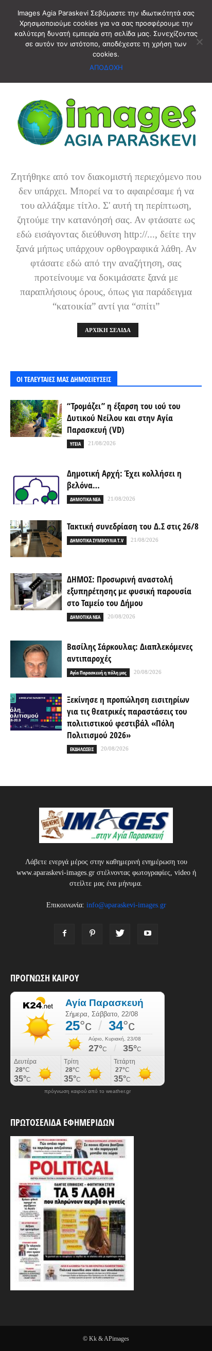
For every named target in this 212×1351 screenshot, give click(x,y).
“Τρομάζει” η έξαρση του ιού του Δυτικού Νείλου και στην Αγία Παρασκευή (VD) (124, 417)
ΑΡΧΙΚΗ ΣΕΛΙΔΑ (108, 330)
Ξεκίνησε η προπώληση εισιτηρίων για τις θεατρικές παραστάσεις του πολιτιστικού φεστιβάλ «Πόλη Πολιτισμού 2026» (128, 717)
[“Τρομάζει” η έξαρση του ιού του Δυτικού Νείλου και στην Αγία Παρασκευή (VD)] (36, 418)
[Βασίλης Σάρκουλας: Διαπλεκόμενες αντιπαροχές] (36, 659)
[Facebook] (64, 934)
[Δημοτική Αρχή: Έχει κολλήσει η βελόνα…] (36, 486)
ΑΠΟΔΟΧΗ (106, 67)
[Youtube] (147, 934)
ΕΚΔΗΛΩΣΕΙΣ (82, 749)
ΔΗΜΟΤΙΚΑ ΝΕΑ (85, 499)
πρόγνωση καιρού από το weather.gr (87, 1091)
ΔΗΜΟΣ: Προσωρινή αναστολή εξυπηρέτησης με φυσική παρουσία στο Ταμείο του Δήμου (129, 591)
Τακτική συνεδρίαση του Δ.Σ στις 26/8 (133, 526)
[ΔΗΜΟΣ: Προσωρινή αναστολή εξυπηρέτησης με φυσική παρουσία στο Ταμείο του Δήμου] (36, 592)
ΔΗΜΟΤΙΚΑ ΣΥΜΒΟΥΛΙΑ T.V (96, 540)
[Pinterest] (92, 934)
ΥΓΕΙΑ (75, 443)
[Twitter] (120, 934)
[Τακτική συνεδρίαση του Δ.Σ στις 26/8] (36, 539)
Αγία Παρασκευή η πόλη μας (98, 672)
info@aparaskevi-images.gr (126, 905)
